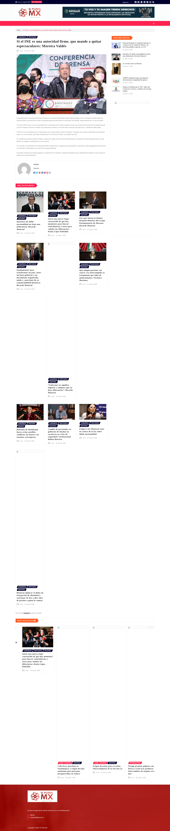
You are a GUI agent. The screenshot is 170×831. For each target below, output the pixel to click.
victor (21, 51)
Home (18, 30)
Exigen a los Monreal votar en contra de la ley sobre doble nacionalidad (91, 431)
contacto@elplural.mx (37, 817)
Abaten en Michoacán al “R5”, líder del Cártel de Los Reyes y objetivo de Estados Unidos (137, 89)
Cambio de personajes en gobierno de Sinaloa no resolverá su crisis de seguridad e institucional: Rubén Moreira (59, 434)
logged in (27, 613)
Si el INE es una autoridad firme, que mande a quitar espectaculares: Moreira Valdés (47, 30)
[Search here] (154, 23)
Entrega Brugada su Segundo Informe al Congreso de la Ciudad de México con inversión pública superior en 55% (136, 45)
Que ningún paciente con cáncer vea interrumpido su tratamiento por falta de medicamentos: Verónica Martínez (92, 275)
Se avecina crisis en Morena (132, 63)
